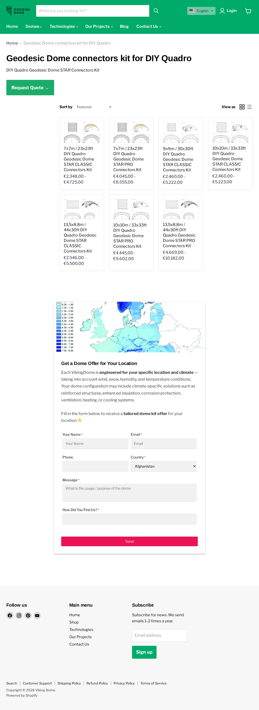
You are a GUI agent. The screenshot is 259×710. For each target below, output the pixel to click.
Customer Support (37, 683)
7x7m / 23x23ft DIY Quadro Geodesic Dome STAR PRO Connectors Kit (128, 159)
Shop (74, 622)
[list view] (249, 106)
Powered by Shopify (21, 695)
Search (11, 683)
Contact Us (147, 26)
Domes (33, 26)
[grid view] (242, 106)
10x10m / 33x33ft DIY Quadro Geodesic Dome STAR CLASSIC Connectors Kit (229, 159)
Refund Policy (97, 683)
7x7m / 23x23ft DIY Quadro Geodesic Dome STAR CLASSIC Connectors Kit (79, 159)
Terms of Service (153, 683)
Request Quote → (30, 87)
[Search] (156, 11)
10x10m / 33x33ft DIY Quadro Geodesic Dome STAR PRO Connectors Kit (130, 236)
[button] (201, 11)
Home (12, 26)
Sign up (144, 652)
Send (129, 541)
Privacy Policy (124, 683)
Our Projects (97, 26)
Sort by (65, 107)
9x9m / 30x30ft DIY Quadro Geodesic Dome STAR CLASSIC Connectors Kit (178, 159)
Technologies (63, 26)
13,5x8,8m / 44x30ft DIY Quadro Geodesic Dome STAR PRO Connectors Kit (179, 235)
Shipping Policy (69, 683)
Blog (124, 26)
